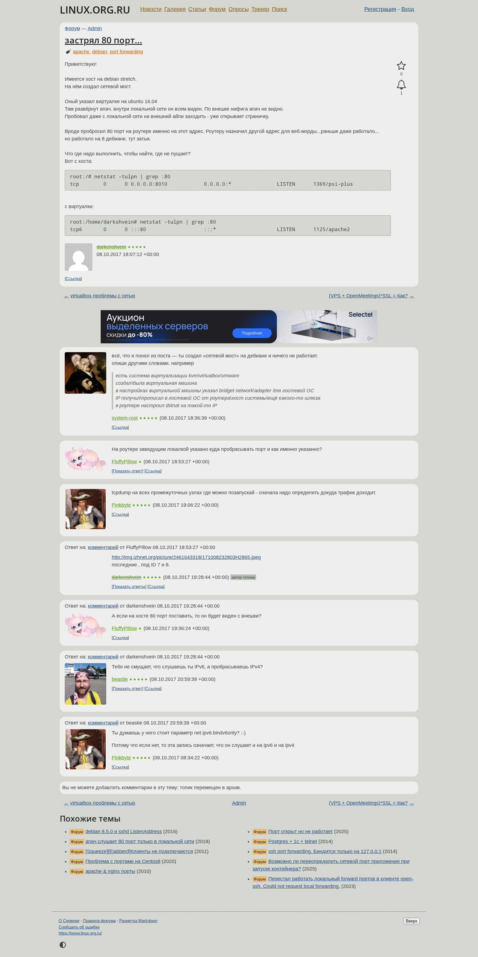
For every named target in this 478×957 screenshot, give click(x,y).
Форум (217, 9)
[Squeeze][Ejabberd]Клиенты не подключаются (139, 851)
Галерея (175, 9)
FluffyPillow (124, 461)
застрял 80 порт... (103, 40)
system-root (125, 418)
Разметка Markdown (138, 920)
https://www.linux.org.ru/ (80, 933)
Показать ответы (129, 586)
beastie (120, 679)
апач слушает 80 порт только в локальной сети (139, 841)
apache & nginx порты (110, 871)
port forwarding (126, 51)
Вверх (411, 921)
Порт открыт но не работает (300, 831)
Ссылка (73, 278)
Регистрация (380, 9)
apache (81, 51)
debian (99, 51)
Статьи (197, 9)
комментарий (103, 547)
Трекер (260, 9)
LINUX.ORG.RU (95, 10)
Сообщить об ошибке (79, 927)
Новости (151, 9)
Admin (95, 28)
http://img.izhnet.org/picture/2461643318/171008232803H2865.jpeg (186, 557)
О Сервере (69, 920)
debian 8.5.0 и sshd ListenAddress (123, 831)
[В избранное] (401, 66)
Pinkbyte (121, 505)
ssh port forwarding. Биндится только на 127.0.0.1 (324, 851)
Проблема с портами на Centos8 (122, 861)
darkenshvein (111, 247)
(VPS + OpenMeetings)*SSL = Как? (368, 296)
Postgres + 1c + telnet (292, 841)
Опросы (238, 9)
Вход (407, 9)
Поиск (279, 9)
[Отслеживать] (401, 84)
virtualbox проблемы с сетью (102, 296)
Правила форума (99, 920)
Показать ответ (127, 471)
